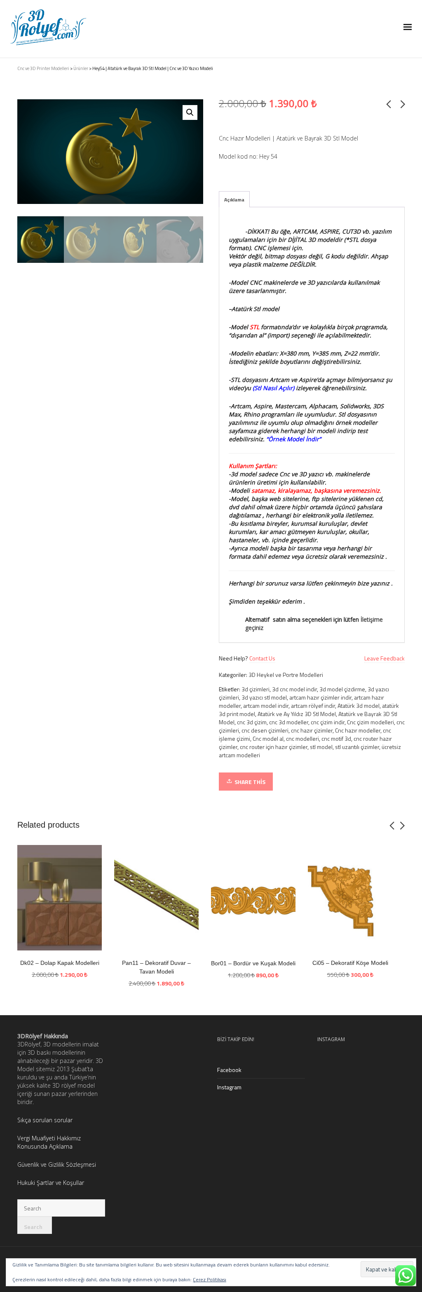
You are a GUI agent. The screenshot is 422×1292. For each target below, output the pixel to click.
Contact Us (262, 658)
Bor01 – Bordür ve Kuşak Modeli (253, 963)
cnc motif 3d (336, 738)
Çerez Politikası (209, 1279)
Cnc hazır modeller (357, 730)
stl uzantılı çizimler (357, 746)
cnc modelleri (302, 738)
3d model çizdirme (342, 689)
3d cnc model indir (294, 689)
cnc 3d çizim (252, 722)
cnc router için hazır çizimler (273, 746)
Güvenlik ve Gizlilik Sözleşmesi (56, 1164)
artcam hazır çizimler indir (320, 697)
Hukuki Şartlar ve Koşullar (50, 1183)
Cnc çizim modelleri (370, 722)
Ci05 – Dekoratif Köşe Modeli (350, 963)
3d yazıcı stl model (264, 697)
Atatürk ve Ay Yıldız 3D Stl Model (297, 713)
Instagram (229, 1087)
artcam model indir (265, 705)
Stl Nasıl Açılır (273, 388)
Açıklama (234, 200)
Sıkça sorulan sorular (45, 1120)
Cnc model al (268, 738)
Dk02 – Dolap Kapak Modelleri (59, 963)
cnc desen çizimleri (264, 730)
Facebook (229, 1069)
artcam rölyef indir (313, 705)
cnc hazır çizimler (312, 730)
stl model (321, 746)
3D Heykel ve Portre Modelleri (286, 674)
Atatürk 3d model (359, 705)
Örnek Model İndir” (294, 439)
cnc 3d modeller (288, 722)
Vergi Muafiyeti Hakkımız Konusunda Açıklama (49, 1142)
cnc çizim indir (328, 722)
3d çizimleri (255, 689)
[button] (190, 112)
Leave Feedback (384, 658)
